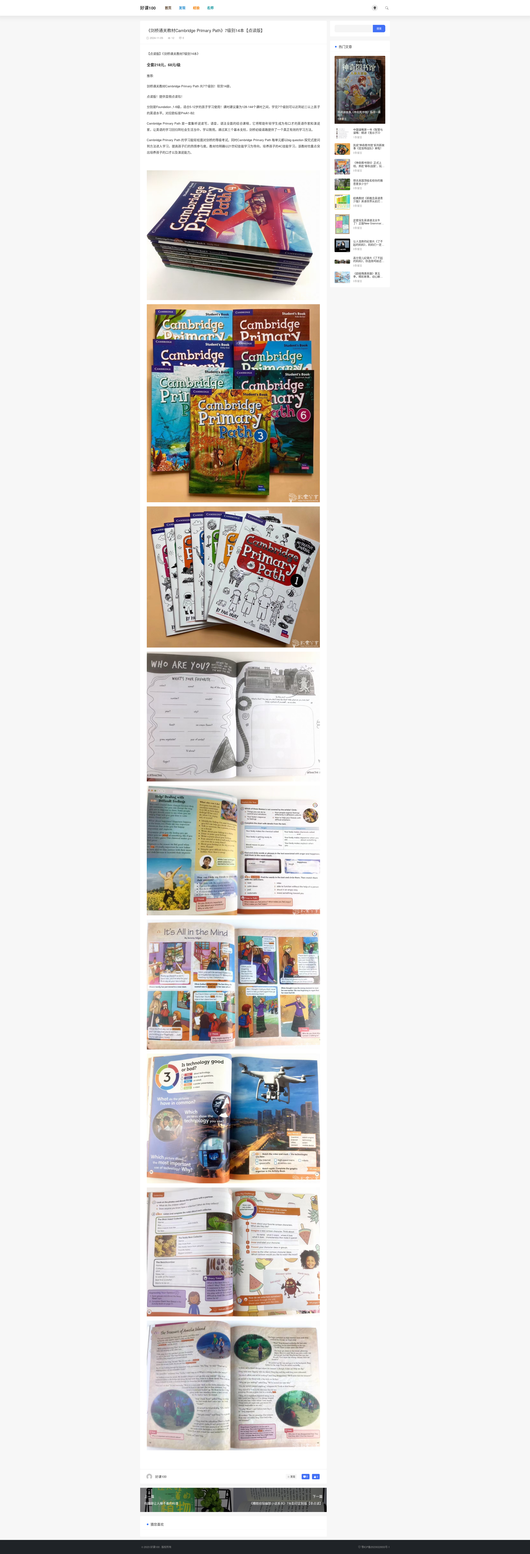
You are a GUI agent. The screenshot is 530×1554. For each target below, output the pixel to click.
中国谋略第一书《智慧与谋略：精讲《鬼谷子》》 (368, 131)
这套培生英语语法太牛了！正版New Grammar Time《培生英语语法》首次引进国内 (368, 225)
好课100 (155, 1547)
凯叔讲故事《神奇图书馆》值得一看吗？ (359, 113)
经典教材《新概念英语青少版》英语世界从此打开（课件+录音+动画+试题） (369, 201)
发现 (292, 1476)
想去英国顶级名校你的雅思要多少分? (368, 182)
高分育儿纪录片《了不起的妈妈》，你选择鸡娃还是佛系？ (368, 261)
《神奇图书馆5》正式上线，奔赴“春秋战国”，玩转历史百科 (368, 166)
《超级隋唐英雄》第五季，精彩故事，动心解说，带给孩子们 (366, 276)
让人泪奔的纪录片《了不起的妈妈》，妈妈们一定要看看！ (368, 244)
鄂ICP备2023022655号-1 (375, 1547)
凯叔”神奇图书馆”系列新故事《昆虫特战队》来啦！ (368, 146)
